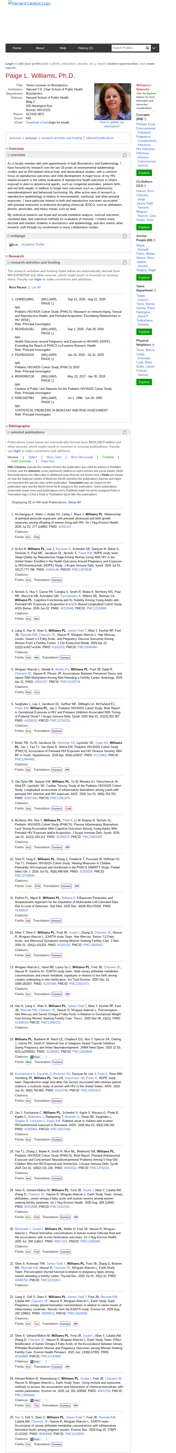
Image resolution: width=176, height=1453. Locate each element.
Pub (37, 537)
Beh (37, 618)
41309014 (21, 910)
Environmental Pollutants (145, 130)
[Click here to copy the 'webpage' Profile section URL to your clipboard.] (124, 236)
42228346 (66, 608)
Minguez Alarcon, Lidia (146, 214)
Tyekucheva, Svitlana (144, 322)
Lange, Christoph (143, 356)
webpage (31, 138)
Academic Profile (33, 244)
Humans (57, 580)
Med (28, 1062)
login (38, 279)
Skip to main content (19, 5)
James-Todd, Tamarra (145, 205)
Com (28, 886)
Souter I (74, 932)
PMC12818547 (93, 945)
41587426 (30, 798)
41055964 (30, 1129)
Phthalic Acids (145, 124)
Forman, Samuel (142, 372)
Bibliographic (19, 426)
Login (10, 63)
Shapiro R (21, 1121)
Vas (28, 769)
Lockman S (37, 1121)
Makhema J (36, 1116)
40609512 (47, 1313)
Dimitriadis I (23, 1229)
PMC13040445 (87, 647)
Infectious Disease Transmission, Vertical (146, 159)
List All (36, 287)
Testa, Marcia (145, 304)
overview (15, 138)
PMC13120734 (70, 681)
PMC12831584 (92, 837)
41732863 (100, 755)
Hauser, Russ (145, 191)
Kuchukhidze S (25, 1074)
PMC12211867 (50, 1280)
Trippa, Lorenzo (142, 297)
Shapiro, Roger (146, 270)
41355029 (86, 871)
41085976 (62, 837)
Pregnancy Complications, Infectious (146, 141)
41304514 (21, 1022)
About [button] (40, 48)
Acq (28, 580)
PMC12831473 (79, 983)
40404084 (45, 1434)
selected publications (100, 138)
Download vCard (37, 122)
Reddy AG (62, 669)
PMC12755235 (60, 720)
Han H (19, 1417)
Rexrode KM (28, 634)
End (28, 657)
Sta (28, 920)
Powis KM (85, 553)
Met (37, 657)
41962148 (52, 569)
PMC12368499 (90, 1241)
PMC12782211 (99, 1168)
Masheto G (72, 1116)
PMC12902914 (90, 1090)
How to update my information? (112, 124)
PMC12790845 (24, 875)
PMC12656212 (50, 1022)
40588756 (21, 1280)
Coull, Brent (144, 362)
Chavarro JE (47, 634)
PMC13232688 (96, 608)
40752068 (30, 1206)
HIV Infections (145, 149)
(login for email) (58, 122)
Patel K (68, 820)
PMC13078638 (81, 569)
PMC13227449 (60, 1129)
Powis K (91, 1078)
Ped (38, 886)
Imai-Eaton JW (74, 1078)
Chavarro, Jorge (142, 197)
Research (16, 256)
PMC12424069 (77, 1313)
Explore (144, 173)
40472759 (103, 1391)
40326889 (21, 1356)
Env (28, 537)
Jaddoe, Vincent (142, 264)
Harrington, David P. (143, 314)
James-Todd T (77, 630)
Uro (37, 692)
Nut (28, 955)
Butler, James (145, 366)
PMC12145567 (75, 1434)
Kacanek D (63, 549)
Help (63, 48)
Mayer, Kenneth (142, 247)
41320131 (63, 945)
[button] (154, 48)
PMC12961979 (60, 798)
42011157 (41, 681)
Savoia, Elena (145, 308)
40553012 (70, 1168)
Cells (68, 808)
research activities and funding (61, 138)
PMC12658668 (82, 1051)
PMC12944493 (24, 759)
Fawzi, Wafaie (145, 253)
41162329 (58, 647)
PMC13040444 (24, 1395)
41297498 (49, 983)
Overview (16, 149)
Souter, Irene (144, 220)
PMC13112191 (60, 1206)
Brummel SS (66, 743)
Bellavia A (68, 898)
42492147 (64, 526)
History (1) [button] (85, 48)
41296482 (52, 1051)
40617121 (60, 1241)
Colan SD (101, 743)
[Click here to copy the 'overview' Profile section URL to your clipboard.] (124, 155)
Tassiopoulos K (70, 596)
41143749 (61, 1090)
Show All (74, 502)
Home (17, 48)
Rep (28, 692)
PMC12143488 (50, 1356)
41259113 (30, 720)
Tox (37, 1323)
